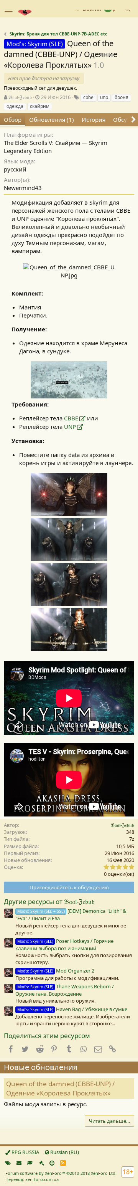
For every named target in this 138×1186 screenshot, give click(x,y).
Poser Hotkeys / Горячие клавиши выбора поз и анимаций (64, 944)
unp (104, 97)
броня (121, 97)
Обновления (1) (51, 119)
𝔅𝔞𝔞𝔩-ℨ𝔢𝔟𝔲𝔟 (20, 97)
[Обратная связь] (19, 1163)
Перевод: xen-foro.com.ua (32, 1179)
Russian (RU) (64, 1152)
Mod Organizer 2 (55, 970)
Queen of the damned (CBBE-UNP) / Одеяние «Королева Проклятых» (60, 1088)
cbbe (88, 97)
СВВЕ (71, 418)
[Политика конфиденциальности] (42, 1163)
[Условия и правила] (30, 1163)
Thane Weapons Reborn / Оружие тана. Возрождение (64, 990)
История (93, 119)
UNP (70, 426)
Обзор (12, 119)
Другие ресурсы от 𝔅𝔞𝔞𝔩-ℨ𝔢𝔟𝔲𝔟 (49, 901)
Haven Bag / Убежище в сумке (72, 1009)
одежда (15, 106)
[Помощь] (52, 1163)
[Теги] (8, 1163)
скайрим (39, 106)
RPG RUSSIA (24, 1152)
